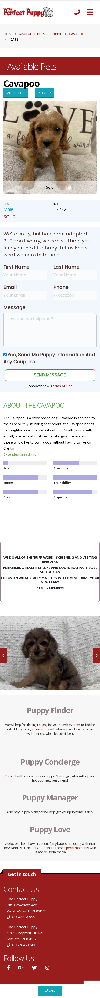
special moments (76, 847)
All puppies (15, 93)
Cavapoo (77, 34)
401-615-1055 (23, 917)
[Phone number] (77, 12)
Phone (61, 287)
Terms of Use (61, 385)
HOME (8, 34)
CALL (51, 990)
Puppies (57, 34)
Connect (10, 776)
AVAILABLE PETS (32, 34)
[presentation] (3, 655)
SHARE (44, 93)
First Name (16, 267)
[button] (90, 12)
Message (14, 307)
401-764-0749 (23, 945)
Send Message (50, 375)
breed (76, 724)
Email (10, 287)
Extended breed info (20, 454)
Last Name (66, 267)
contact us (42, 729)
